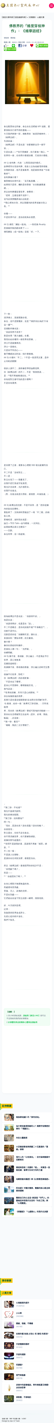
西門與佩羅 (20, 1375)
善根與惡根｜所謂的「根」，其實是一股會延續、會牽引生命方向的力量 (33, 1168)
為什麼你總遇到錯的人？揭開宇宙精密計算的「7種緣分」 (33, 1127)
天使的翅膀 (20, 1354)
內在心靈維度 (21, 1137)
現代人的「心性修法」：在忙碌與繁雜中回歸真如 (33, 1158)
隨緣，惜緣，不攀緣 (24, 1323)
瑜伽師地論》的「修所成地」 (28, 1117)
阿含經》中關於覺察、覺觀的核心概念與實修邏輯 (33, 1189)
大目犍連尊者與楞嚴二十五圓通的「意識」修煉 (32, 1148)
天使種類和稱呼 (22, 1344)
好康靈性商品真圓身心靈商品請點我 (22, 1022)
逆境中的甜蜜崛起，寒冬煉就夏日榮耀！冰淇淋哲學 (33, 1386)
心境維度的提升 (22, 1302)
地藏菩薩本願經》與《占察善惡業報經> (32, 1179)
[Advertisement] (27, 269)
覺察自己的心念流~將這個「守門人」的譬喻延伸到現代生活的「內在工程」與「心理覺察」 (32, 1200)
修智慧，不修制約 (23, 1397)
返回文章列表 (8, 17)
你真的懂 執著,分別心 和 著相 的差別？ (32, 1333)
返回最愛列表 (20, 17)
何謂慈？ (20, 1364)
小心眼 (19, 1313)
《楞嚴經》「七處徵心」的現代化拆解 (32, 1211)
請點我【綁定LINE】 (31, 1016)
